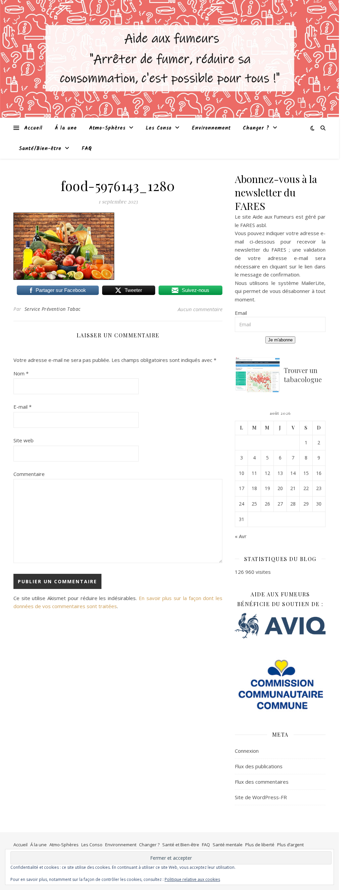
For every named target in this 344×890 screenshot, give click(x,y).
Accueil (33, 128)
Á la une (66, 128)
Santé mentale (228, 845)
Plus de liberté (259, 845)
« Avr (241, 536)
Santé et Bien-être (180, 845)
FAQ (87, 149)
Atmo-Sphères (107, 128)
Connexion (247, 750)
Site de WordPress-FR (261, 797)
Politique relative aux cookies (192, 879)
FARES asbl (253, 225)
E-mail (22, 406)
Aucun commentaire (200, 309)
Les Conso (159, 128)
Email (241, 312)
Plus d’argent (290, 845)
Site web (23, 440)
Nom (21, 373)
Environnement (211, 128)
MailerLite (312, 283)
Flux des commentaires (262, 781)
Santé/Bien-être (40, 149)
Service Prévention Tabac (53, 309)
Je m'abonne (280, 339)
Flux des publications (259, 766)
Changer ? (256, 128)
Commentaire (29, 474)
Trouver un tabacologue (303, 375)
